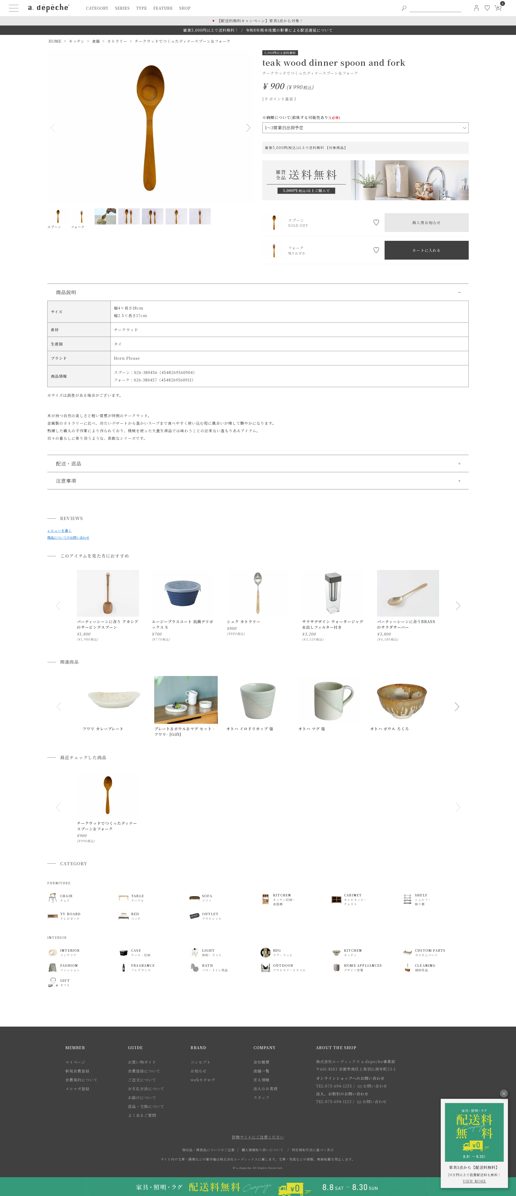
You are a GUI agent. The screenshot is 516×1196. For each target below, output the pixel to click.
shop (185, 8)
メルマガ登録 (77, 1088)
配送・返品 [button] (68, 463)
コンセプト (201, 1062)
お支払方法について (146, 1088)
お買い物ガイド (142, 1062)
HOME (55, 41)
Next (247, 127)
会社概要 (261, 1062)
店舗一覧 (261, 1071)
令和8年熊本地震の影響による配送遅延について (289, 30)
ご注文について (142, 1079)
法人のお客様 (265, 1088)
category (97, 8)
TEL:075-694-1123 (334, 1101)
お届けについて (142, 1097)
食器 (96, 41)
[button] (59, 706)
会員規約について (81, 1079)
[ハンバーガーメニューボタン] (14, 8)
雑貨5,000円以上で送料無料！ (211, 30)
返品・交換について (146, 1106)
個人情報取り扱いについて (263, 1149)
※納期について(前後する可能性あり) (301, 117)
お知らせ (199, 1071)
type (141, 8)
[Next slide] (458, 605)
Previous (53, 127)
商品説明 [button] (66, 292)
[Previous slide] (58, 605)
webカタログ (203, 1079)
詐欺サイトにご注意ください (258, 1137)
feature (163, 8)
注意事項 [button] (66, 480)
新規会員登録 (77, 1071)
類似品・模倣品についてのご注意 (208, 1149)
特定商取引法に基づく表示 (313, 1149)
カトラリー (117, 41)
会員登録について (144, 1071)
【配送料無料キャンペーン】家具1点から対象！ (260, 20)
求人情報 (261, 1079)
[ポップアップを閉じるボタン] (504, 1093)
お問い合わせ (375, 1086)
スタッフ (261, 1097)
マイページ (75, 1062)
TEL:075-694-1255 (334, 1086)
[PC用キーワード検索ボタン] (403, 8)
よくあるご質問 (142, 1115)
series (122, 8)
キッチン (77, 41)
